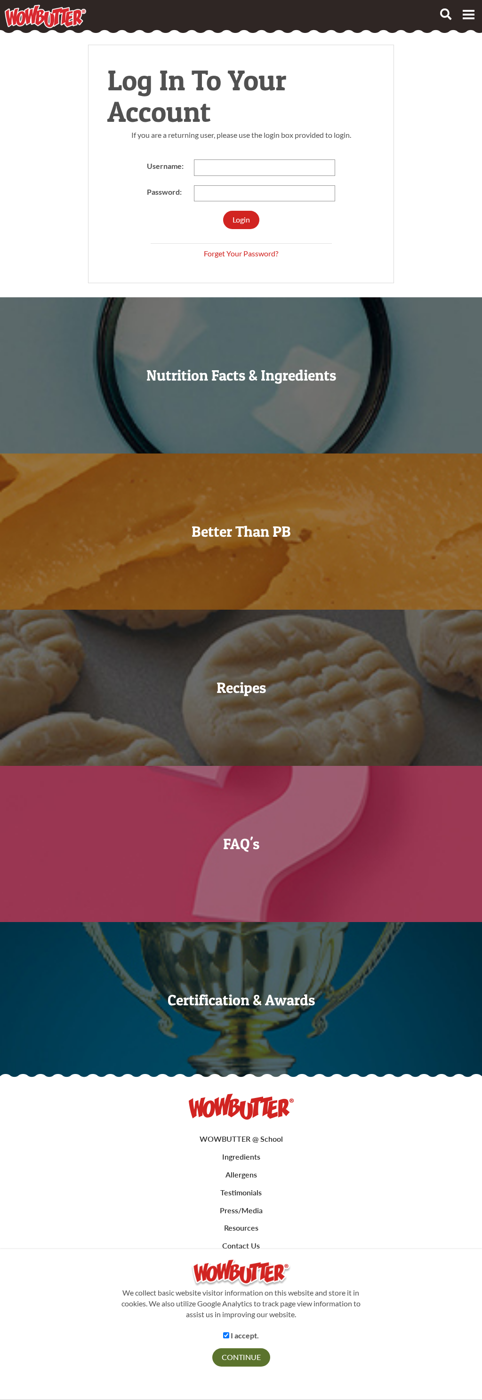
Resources (241, 1227)
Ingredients (241, 1156)
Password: (164, 191)
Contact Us (241, 1245)
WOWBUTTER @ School (241, 1138)
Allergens (241, 1174)
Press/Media (241, 1210)
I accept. (244, 1335)
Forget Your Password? (241, 253)
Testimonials (241, 1192)
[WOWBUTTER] (241, 1107)
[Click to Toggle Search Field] (445, 14)
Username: (165, 165)
